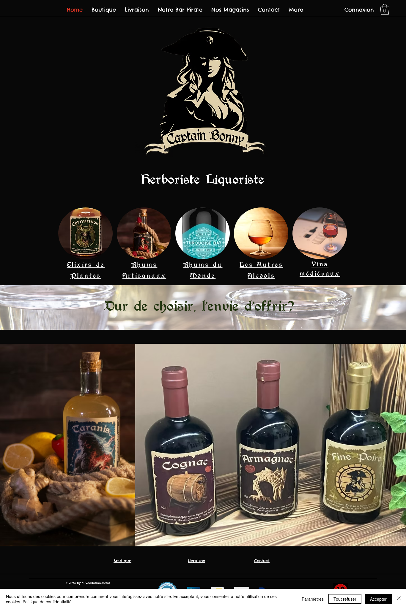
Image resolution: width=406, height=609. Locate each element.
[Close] (398, 599)
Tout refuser (344, 599)
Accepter (378, 599)
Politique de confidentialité (47, 602)
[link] (384, 9)
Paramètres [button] (313, 599)
